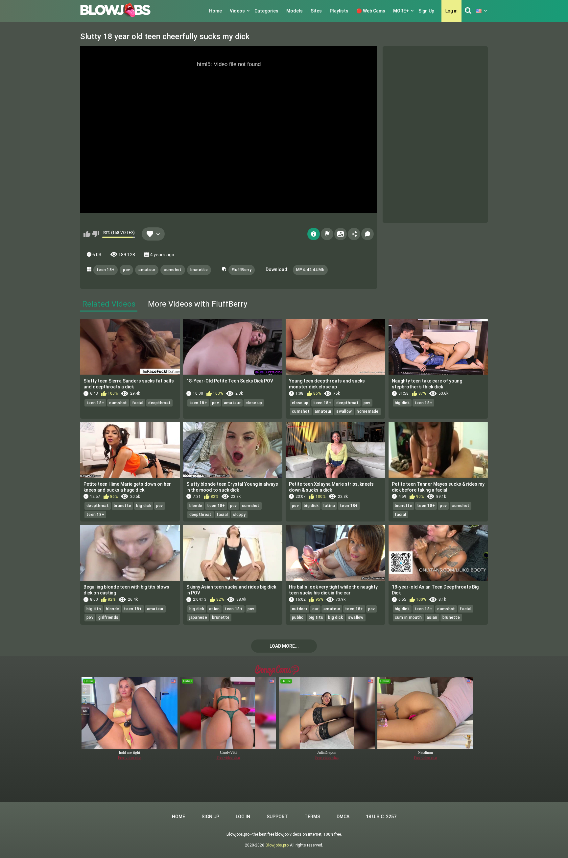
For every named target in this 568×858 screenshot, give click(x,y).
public (298, 617)
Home (215, 10)
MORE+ (401, 10)
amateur (146, 269)
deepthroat (159, 403)
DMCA (343, 816)
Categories (266, 10)
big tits (93, 609)
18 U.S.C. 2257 (381, 816)
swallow (344, 411)
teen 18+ (105, 269)
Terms (312, 816)
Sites (316, 10)
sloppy (239, 514)
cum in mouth (408, 617)
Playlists (339, 10)
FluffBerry (241, 269)
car (315, 609)
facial (138, 403)
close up (254, 403)
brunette (199, 269)
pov (126, 269)
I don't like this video (95, 234)
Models (294, 10)
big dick (402, 403)
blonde (195, 505)
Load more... (284, 646)
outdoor (299, 609)
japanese (198, 617)
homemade (367, 411)
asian (214, 609)
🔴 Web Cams (370, 10)
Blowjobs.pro (277, 845)
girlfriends (108, 617)
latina (329, 505)
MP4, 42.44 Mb (310, 269)
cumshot (172, 269)
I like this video (86, 234)
